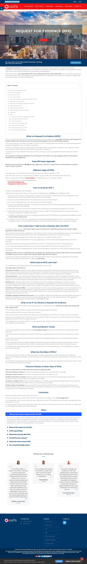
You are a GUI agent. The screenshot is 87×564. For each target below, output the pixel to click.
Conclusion (12, 112)
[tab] (43, 414)
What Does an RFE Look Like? (17, 101)
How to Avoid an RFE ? (15, 97)
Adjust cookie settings (73, 561)
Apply (74, 1)
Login (79, 1)
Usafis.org (10, 551)
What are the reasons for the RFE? (20, 119)
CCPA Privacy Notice (50, 536)
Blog (46, 532)
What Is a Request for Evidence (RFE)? (17, 90)
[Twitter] (64, 522)
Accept (59, 561)
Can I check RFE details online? (19, 130)
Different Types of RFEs (14, 94)
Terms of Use (48, 521)
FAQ (46, 529)
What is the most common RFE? (19, 127)
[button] (43, 40)
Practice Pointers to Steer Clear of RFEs (19, 110)
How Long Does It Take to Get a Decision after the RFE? (23, 99)
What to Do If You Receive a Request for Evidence (22, 103)
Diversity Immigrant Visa (16, 182)
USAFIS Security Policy (50, 540)
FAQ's (11, 114)
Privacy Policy (48, 525)
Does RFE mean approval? (14, 92)
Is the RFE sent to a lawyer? (18, 125)
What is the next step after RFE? (19, 123)
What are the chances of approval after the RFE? (23, 116)
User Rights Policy (49, 543)
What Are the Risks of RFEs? (17, 108)
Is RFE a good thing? (17, 121)
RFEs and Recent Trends (16, 105)
